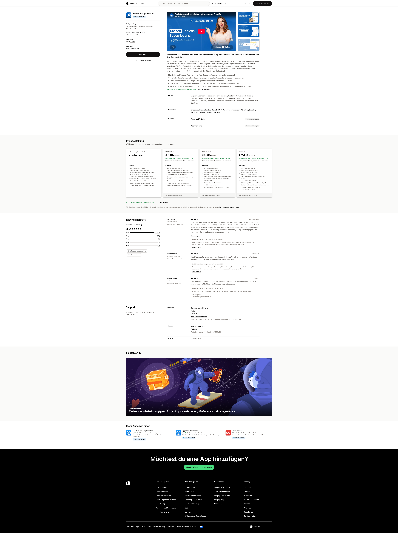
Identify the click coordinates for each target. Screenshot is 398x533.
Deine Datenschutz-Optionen (188, 527)
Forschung (218, 504)
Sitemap (171, 527)
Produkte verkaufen (163, 496)
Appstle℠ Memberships (190, 431)
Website (194, 329)
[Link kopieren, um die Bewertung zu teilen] (176, 219)
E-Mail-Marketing (192, 504)
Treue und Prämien (198, 119)
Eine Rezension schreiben (137, 251)
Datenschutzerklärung (199, 308)
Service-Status (249, 516)
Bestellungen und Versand (165, 500)
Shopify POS (217, 110)
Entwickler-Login (132, 527)
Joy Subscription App (240, 431)
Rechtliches (248, 512)
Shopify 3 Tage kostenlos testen (199, 467)
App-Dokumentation (199, 317)
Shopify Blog (219, 500)
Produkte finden (161, 492)
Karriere (247, 492)
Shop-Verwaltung (162, 512)
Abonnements (196, 126)
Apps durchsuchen (219, 3)
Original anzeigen (204, 89)
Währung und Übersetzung (195, 516)
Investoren (248, 496)
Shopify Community (222, 496)
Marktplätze (189, 492)
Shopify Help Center (222, 487)
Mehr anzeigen (195, 236)
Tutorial (194, 314)
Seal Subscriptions (133, 48)
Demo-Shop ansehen (143, 60)
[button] (149, 435)
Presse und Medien (251, 500)
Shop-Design (160, 504)
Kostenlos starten (262, 3)
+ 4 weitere (249, 45)
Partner (247, 504)
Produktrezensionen (193, 496)
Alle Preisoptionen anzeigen (228, 207)
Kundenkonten (205, 110)
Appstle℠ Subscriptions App (143, 431)
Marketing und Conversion (165, 508)
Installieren (143, 55)
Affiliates (247, 508)
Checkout (194, 110)
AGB (143, 527)
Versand (188, 512)
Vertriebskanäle (161, 487)
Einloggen (247, 3)
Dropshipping (190, 487)
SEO (186, 508)
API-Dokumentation (222, 492)
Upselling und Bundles (193, 500)
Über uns (247, 487)
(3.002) (132, 42)
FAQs (193, 311)
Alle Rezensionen (134, 255)
